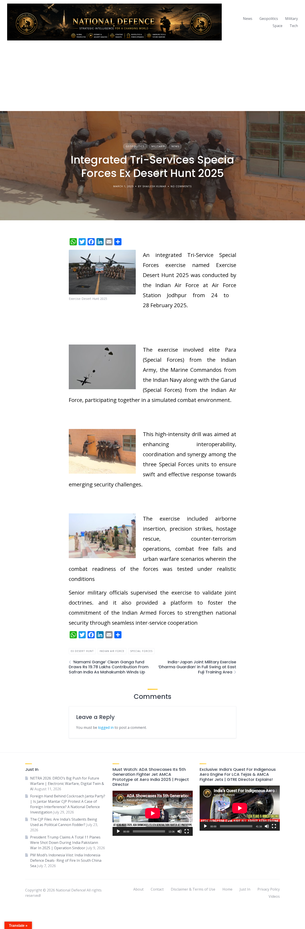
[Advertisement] (152, 77)
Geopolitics (268, 18)
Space (277, 25)
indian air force (112, 651)
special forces (141, 651)
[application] (153, 813)
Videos (274, 896)
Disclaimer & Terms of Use (193, 889)
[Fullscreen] (186, 831)
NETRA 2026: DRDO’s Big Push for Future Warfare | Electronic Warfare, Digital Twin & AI (67, 783)
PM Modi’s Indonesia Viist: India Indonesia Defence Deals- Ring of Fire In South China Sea (65, 860)
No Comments (181, 186)
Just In (245, 889)
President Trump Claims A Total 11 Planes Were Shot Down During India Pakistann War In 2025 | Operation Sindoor (65, 842)
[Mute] (179, 831)
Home (227, 889)
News (247, 18)
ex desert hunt (82, 651)
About (138, 889)
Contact (157, 889)
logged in (106, 727)
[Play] (118, 831)
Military (291, 18)
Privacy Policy (268, 889)
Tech (294, 25)
